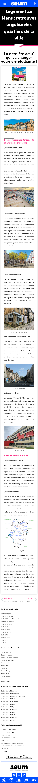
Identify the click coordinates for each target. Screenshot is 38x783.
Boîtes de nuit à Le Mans (9, 701)
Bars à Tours (5, 682)
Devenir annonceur (8, 738)
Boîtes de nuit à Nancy (9, 709)
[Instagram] (19, 775)
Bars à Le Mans (6, 663)
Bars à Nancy (5, 671)
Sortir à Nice (5, 635)
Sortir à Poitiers (6, 638)
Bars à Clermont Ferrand (9, 658)
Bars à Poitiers (6, 676)
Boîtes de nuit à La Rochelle (10, 699)
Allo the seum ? (6, 740)
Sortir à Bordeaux (7, 616)
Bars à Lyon (5, 668)
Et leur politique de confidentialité (12, 746)
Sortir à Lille (5, 627)
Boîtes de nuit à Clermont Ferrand (13, 696)
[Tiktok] (24, 775)
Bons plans (26, 781)
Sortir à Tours (5, 643)
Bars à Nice (5, 674)
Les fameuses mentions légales (12, 743)
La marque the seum (8, 730)
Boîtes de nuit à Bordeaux (10, 694)
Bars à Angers (6, 652)
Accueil (4, 781)
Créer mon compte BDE (9, 732)
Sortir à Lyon (5, 629)
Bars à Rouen (5, 679)
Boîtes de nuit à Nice (8, 712)
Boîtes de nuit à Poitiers (9, 715)
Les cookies (5, 748)
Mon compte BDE (7, 735)
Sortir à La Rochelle (7, 622)
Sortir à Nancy (6, 632)
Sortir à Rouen (6, 640)
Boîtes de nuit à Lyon (8, 707)
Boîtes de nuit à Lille (8, 704)
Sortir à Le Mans (6, 624)
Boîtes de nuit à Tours (8, 720)
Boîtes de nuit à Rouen (9, 718)
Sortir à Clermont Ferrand (10, 619)
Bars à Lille (4, 665)
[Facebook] (14, 775)
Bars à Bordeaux (6, 655)
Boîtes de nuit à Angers (9, 691)
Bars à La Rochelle (7, 660)
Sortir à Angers (6, 614)
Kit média (4, 751)
